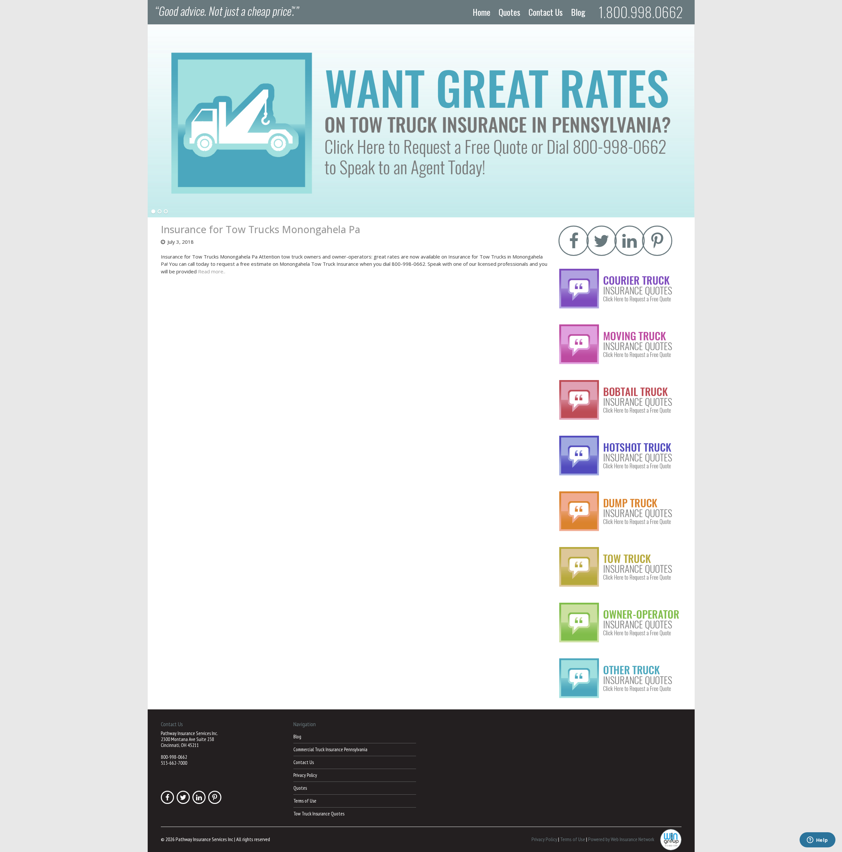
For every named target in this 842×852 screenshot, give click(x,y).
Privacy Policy (305, 775)
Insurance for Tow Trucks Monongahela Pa (260, 229)
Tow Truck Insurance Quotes (318, 814)
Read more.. (211, 271)
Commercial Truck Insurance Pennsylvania (330, 749)
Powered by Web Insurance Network (621, 839)
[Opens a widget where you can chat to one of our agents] (817, 840)
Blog (578, 12)
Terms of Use (304, 801)
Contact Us (546, 12)
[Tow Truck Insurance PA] (421, 120)
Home (481, 12)
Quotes (509, 12)
